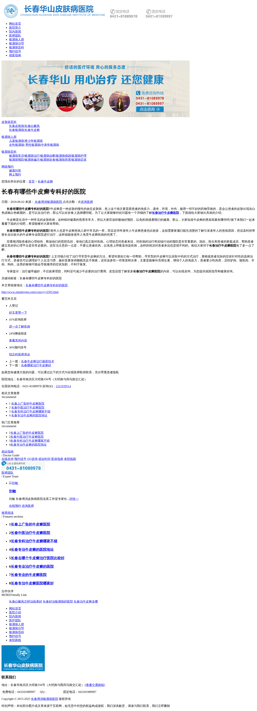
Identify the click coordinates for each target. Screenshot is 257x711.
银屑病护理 (79, 155)
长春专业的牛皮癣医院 (29, 575)
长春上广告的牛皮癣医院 (27, 403)
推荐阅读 (8, 512)
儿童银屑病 (16, 140)
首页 (32, 181)
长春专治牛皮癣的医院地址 (29, 415)
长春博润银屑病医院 (48, 201)
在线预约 (15, 505)
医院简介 (15, 27)
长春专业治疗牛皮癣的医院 (32, 566)
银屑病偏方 (32, 159)
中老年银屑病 (50, 144)
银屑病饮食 (47, 159)
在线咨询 (8, 459)
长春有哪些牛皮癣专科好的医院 (47, 285)
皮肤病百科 (9, 122)
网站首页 (15, 23)
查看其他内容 (18, 340)
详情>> (74, 498)
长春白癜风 (32, 126)
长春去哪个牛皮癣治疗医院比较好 (38, 558)
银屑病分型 (16, 43)
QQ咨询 (32, 459)
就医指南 (15, 55)
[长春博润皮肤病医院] (55, 17)
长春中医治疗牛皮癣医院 (27, 407)
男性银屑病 (32, 144)
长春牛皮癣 (32, 129)
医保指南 (57, 459)
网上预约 (15, 174)
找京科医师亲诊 (19, 354)
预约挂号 (15, 51)
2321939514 (63, 386)
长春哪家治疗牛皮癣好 (36, 365)
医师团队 (15, 35)
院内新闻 (15, 31)
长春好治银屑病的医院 (58, 601)
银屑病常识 (16, 155)
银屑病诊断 (47, 155)
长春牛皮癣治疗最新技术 (37, 361)
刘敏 (12, 491)
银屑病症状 (79, 159)
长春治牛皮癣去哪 (86, 601)
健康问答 (15, 170)
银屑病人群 (16, 39)
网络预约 (8, 166)
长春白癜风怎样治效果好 (25, 601)
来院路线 (15, 640)
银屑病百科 (16, 47)
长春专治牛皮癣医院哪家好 (32, 583)
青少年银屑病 (34, 140)
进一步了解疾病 (19, 326)
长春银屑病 (16, 129)
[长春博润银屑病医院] (96, 116)
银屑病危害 (63, 159)
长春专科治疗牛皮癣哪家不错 (30, 411)
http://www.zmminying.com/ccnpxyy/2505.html (30, 292)
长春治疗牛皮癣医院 (165, 212)
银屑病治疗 (32, 155)
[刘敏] (13, 483)
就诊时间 (44, 459)
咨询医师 (87, 201)
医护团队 (15, 620)
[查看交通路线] (95, 685)
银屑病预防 (16, 159)
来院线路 (70, 459)
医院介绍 (15, 612)
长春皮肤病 (16, 126)
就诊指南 (8, 451)
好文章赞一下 (18, 312)
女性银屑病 (16, 144)
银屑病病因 (63, 155)
